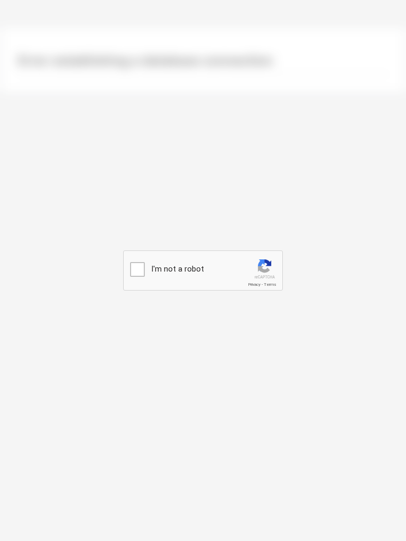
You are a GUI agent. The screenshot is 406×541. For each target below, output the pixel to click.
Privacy (254, 284)
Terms (270, 284)
